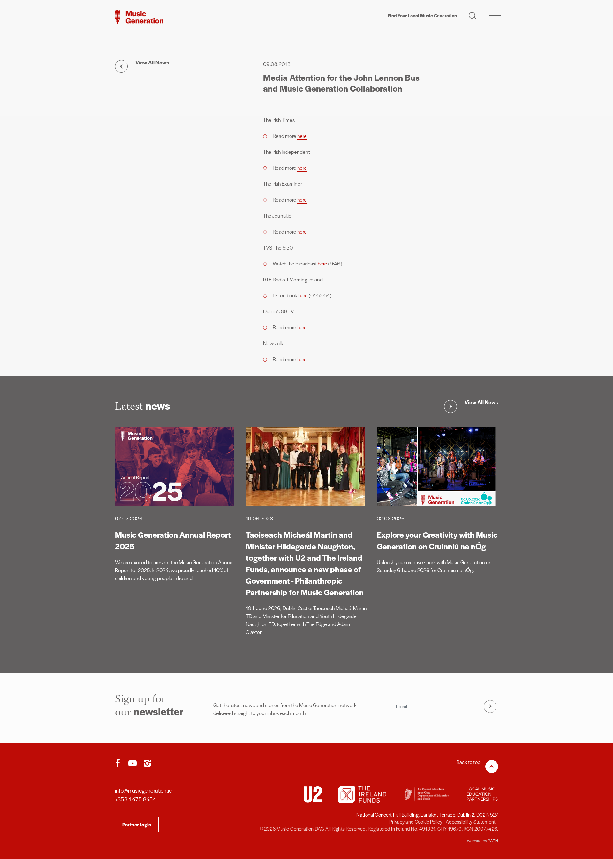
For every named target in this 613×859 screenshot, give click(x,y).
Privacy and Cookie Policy (415, 821)
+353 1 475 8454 (135, 799)
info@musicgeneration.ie (143, 790)
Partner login (136, 824)
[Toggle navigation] (494, 15)
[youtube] (133, 763)
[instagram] (147, 763)
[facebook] (119, 763)
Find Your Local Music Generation (422, 15)
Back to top (469, 761)
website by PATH (482, 841)
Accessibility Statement (471, 821)
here (302, 135)
